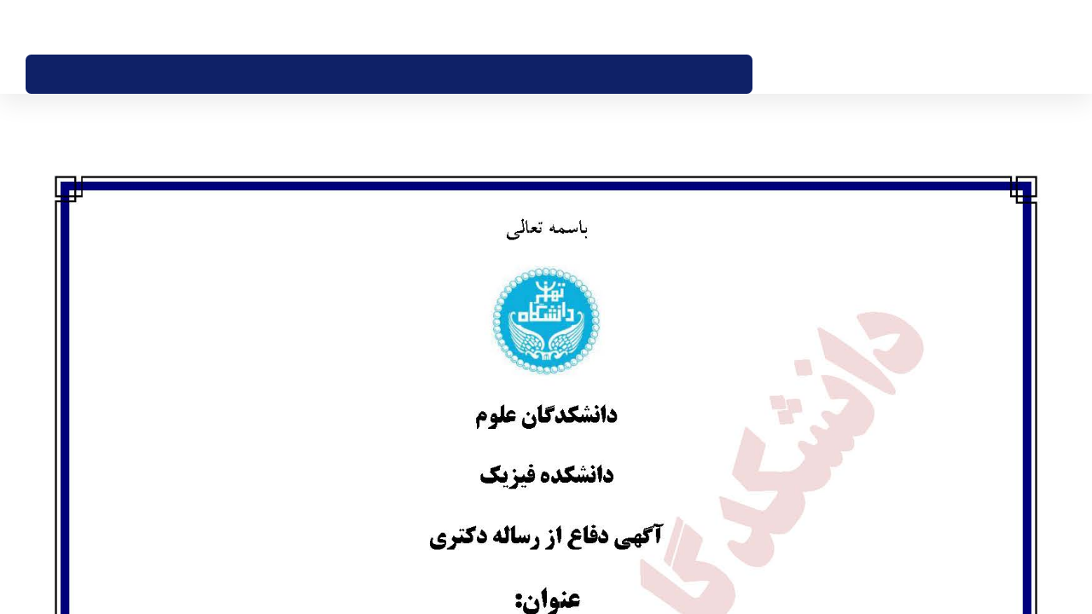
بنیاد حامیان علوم (705, 27)
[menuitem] (707, 74)
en (56, 26)
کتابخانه (643, 27)
